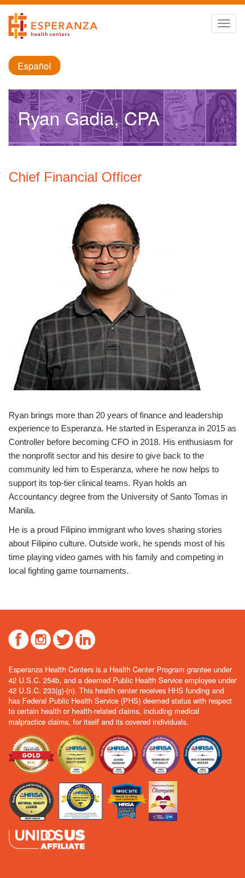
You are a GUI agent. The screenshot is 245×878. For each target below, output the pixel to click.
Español (34, 65)
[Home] (53, 26)
